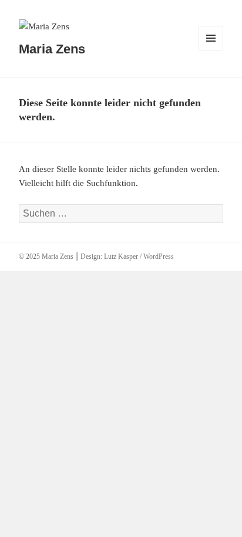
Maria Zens (52, 49)
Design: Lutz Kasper (109, 256)
